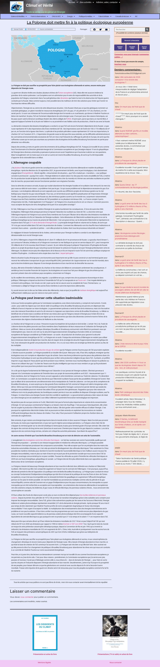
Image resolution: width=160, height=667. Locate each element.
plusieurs (17, 168)
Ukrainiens (64, 98)
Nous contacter (116, 662)
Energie (69, 16)
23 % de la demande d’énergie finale (43, 223)
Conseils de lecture (122, 16)
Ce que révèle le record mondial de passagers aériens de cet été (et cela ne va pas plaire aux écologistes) (132, 290)
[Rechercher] (147, 30)
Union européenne (66, 93)
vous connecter (26, 597)
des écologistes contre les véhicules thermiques (41, 440)
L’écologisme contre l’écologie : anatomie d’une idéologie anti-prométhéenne (130, 236)
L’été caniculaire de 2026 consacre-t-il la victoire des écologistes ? (127, 79)
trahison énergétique (88, 290)
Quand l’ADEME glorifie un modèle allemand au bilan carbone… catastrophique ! (131, 133)
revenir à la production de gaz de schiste (43, 350)
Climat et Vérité (39, 5)
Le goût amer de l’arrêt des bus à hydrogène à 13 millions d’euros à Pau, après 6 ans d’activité (131, 206)
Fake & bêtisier (103, 16)
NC (136, 16)
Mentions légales (44, 662)
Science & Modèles (17, 16)
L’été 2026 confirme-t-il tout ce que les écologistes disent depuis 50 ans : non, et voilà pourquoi (130, 365)
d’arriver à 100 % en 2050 (72, 524)
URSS (69, 119)
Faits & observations (38, 16)
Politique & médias (85, 16)
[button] (95, 29)
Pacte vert (82, 280)
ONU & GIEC (56, 16)
